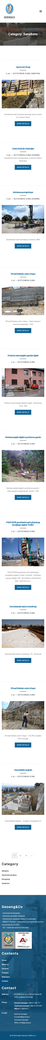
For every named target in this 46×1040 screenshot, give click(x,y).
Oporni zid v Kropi (23, 67)
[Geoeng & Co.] (9, 11)
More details (23, 124)
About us (5, 964)
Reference (6, 977)
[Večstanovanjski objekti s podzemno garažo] (23, 466)
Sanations (35, 73)
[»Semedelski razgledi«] (23, 799)
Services (5, 969)
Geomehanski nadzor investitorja (23, 606)
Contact (5, 981)
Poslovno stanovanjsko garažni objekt (23, 355)
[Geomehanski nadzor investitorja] (23, 633)
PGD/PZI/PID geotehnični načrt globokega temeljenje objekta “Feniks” (23, 523)
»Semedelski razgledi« (23, 770)
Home (4, 960)
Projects (5, 973)
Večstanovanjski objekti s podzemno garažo (23, 437)
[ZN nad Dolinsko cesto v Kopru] (23, 301)
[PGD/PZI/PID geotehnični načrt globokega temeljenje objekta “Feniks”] (23, 552)
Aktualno (5, 871)
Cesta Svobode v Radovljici (23, 148)
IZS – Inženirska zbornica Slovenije (15, 928)
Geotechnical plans (21, 73)
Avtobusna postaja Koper (23, 192)
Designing (36, 155)
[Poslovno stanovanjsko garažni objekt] (23, 382)
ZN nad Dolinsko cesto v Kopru (23, 274)
